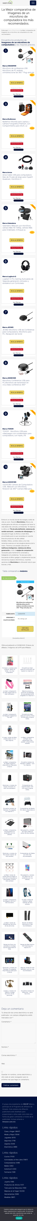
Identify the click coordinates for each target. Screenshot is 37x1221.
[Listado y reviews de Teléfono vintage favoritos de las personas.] (10, 983)
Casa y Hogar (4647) (12, 1131)
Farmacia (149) (9, 1172)
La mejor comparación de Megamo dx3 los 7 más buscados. (9, 901)
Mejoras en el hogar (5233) (14, 1191)
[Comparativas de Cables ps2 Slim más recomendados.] (27, 846)
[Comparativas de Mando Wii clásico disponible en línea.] (27, 801)
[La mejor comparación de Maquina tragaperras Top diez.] (10, 707)
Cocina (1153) (9, 1157)
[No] (35, 1214)
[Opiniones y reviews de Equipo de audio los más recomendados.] (10, 778)
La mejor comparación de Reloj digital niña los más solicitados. (9, 692)
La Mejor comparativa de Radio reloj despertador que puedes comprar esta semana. (27, 740)
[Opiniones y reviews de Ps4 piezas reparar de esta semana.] (10, 846)
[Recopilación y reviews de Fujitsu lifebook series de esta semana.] (27, 823)
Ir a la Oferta (17, 83)
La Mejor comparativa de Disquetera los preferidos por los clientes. (9, 832)
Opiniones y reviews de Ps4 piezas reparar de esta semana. (9, 855)
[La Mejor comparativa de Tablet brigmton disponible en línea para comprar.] (10, 755)
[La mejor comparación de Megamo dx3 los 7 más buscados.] (10, 892)
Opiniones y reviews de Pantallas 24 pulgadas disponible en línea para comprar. (10, 970)
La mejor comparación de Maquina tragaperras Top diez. (9, 716)
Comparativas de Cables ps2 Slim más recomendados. (27, 855)
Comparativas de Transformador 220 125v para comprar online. (27, 787)
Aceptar (19, 1218)
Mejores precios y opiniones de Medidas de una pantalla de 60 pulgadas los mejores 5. (27, 693)
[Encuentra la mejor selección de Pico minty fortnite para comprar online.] (27, 707)
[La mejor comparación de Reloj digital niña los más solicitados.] (10, 684)
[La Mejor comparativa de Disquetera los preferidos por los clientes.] (10, 823)
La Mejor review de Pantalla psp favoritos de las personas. (9, 924)
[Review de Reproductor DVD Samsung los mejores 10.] (27, 937)
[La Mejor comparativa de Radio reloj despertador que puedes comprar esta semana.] (27, 730)
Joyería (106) (9, 1182)
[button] (33, 2)
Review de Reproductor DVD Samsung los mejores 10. (27, 946)
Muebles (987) (9, 1197)
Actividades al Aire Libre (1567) (16, 1160)
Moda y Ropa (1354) (11, 1134)
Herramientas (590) (11, 1194)
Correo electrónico (8, 1055)
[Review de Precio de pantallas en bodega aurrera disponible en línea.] (10, 937)
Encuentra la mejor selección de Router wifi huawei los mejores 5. (27, 669)
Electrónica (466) (10, 1147)
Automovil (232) (10, 1169)
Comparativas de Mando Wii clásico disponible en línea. (27, 810)
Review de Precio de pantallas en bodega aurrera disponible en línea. (9, 947)
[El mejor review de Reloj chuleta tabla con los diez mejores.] (10, 730)
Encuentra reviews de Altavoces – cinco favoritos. (27, 992)
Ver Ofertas (17, 94)
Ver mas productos (8, 578)
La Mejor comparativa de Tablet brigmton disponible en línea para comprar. (10, 764)
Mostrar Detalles (18, 96)
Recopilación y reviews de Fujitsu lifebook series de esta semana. (27, 831)
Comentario (6, 1022)
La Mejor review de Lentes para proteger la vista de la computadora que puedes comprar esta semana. (9, 878)
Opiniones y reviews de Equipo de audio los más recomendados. (9, 787)
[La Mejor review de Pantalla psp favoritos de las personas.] (10, 915)
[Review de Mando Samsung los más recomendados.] (27, 915)
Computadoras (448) (12, 1163)
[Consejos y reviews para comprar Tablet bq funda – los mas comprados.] (10, 660)
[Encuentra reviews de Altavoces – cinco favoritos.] (27, 983)
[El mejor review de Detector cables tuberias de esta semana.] (27, 892)
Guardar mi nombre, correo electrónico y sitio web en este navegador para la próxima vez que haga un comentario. (16, 1076)
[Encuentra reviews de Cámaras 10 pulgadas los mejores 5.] (10, 801)
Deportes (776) (10, 1141)
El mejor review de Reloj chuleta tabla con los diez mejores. (9, 739)
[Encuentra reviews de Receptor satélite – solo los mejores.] (27, 755)
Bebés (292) (9, 1166)
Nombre (5, 1047)
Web (3, 1064)
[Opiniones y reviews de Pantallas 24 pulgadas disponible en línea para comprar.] (10, 960)
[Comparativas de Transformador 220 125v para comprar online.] (27, 778)
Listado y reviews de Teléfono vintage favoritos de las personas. (9, 993)
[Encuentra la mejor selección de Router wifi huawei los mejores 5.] (27, 660)
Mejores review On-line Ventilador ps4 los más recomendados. (27, 969)
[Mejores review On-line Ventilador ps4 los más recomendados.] (27, 960)
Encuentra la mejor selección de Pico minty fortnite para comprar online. (27, 716)
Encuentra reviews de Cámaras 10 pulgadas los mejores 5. (9, 810)
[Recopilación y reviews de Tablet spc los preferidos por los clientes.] (27, 868)
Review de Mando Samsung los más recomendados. (27, 924)
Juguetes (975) (10, 1138)
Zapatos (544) (9, 1144)
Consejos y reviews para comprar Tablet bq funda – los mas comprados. (9, 670)
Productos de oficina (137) (14, 1185)
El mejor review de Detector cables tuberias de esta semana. (27, 902)
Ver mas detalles (25, 629)
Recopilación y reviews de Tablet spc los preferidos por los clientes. (27, 877)
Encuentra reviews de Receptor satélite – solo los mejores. (27, 763)
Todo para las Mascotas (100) (15, 1188)
